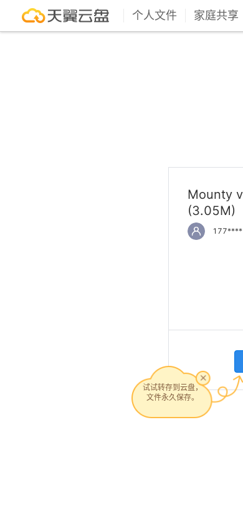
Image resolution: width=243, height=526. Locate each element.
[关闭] (203, 378)
